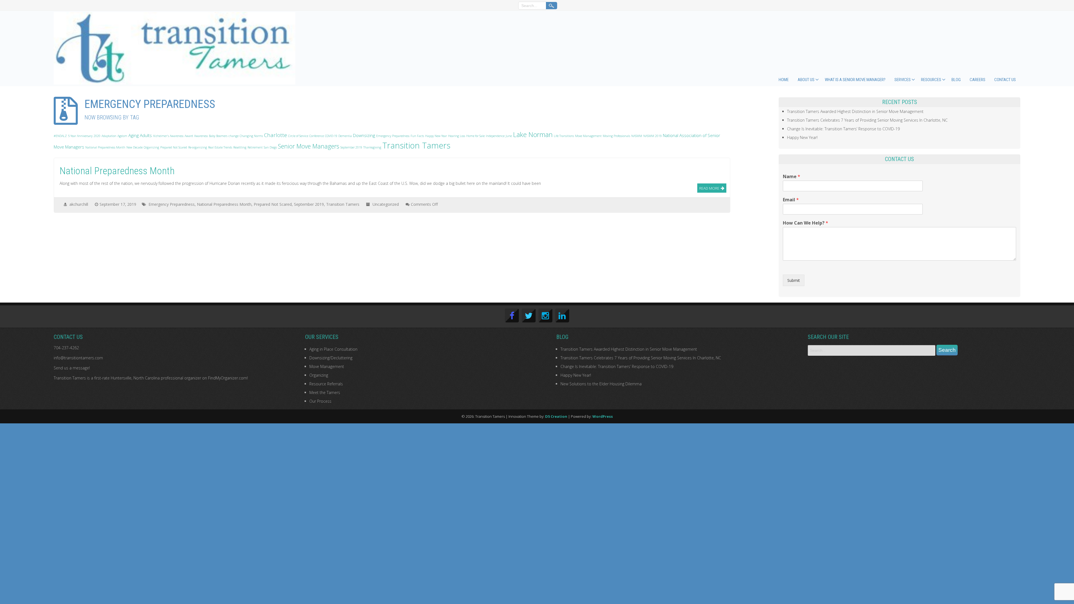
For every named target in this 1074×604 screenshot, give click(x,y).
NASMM (636, 136)
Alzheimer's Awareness (168, 136)
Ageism (122, 136)
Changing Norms (251, 136)
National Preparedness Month (105, 147)
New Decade (134, 147)
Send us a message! (72, 368)
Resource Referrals (326, 383)
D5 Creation (556, 416)
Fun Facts (417, 136)
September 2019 (351, 147)
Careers (977, 79)
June (509, 136)
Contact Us (1005, 79)
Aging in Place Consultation (333, 349)
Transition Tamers (416, 145)
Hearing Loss (456, 136)
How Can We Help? (805, 223)
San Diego (270, 147)
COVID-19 (331, 136)
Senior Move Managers (308, 146)
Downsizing (364, 135)
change (234, 136)
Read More (709, 188)
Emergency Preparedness (392, 136)
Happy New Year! (802, 137)
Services (902, 79)
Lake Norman (533, 134)
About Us (806, 79)
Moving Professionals (616, 136)
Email (791, 200)
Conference (316, 136)
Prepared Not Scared (173, 147)
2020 (97, 136)
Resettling (239, 147)
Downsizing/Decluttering (330, 357)
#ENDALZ (60, 136)
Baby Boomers (218, 136)
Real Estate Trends (220, 147)
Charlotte (275, 134)
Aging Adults (140, 135)
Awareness (201, 136)
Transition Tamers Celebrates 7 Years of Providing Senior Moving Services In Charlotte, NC (867, 120)
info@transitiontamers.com (78, 357)
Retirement (255, 147)
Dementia (345, 136)
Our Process (320, 401)
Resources (931, 79)
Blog (956, 79)
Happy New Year (436, 136)
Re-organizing (197, 147)
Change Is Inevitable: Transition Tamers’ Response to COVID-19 (843, 128)
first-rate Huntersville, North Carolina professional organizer (147, 378)
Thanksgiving (372, 147)
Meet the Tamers (324, 392)
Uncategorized (386, 204)
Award (189, 136)
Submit (793, 280)
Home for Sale (475, 136)
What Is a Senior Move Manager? (855, 79)
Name (791, 177)
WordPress (602, 416)
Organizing (151, 147)
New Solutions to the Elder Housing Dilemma (601, 383)
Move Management (588, 136)
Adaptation (109, 136)
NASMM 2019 (652, 136)
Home (784, 79)
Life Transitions (564, 136)
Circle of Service (298, 136)
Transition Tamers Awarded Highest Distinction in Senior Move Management (855, 111)
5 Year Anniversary (80, 136)
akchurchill (78, 204)
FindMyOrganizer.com (227, 378)
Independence (495, 136)
